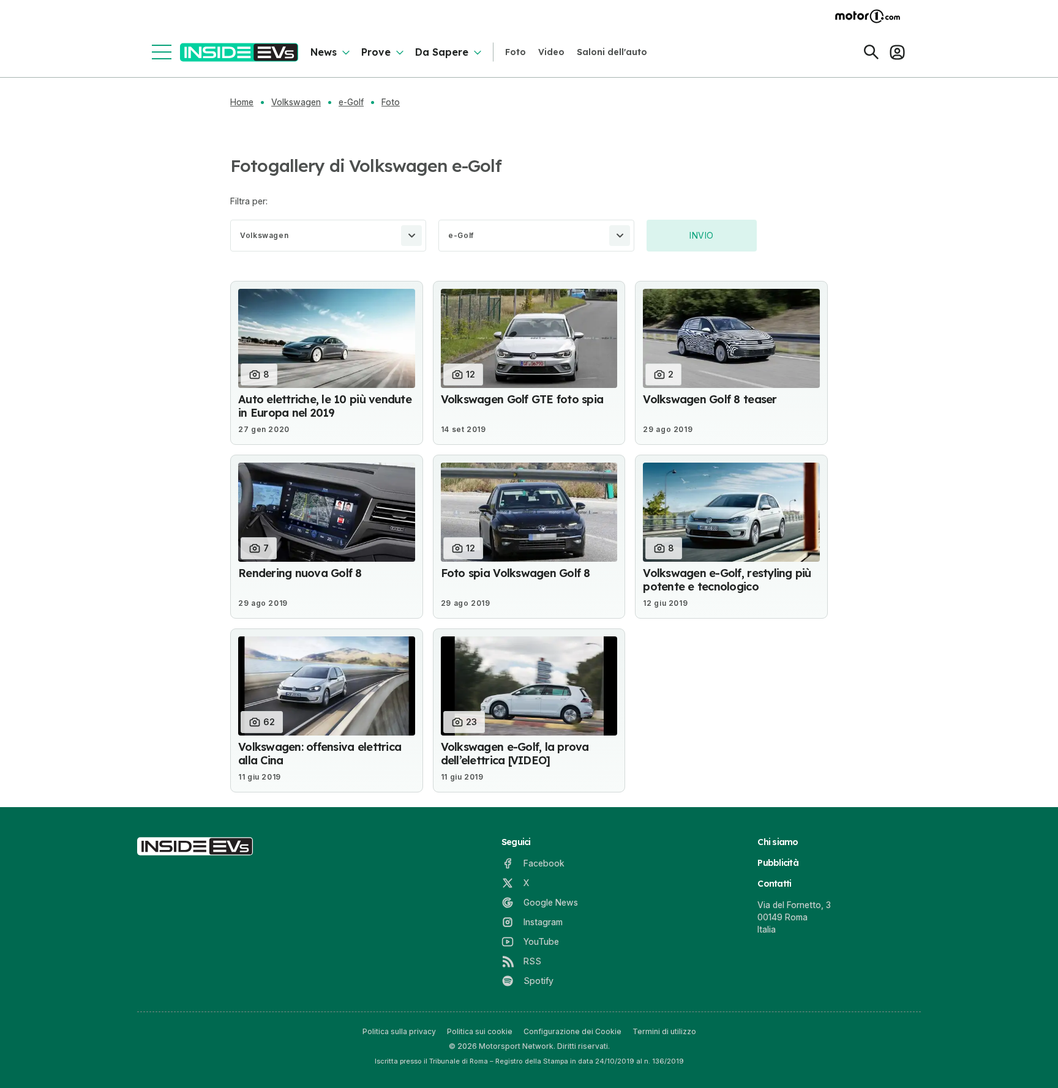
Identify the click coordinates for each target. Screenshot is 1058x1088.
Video (551, 52)
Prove (376, 52)
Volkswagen (296, 102)
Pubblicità (777, 862)
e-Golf (351, 102)
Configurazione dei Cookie (572, 1031)
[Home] (239, 52)
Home (241, 102)
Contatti (774, 883)
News (323, 52)
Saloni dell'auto (612, 52)
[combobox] (328, 236)
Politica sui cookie (479, 1031)
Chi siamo (777, 842)
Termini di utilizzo (664, 1031)
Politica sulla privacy (399, 1031)
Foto (515, 52)
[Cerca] (871, 52)
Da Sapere (441, 52)
